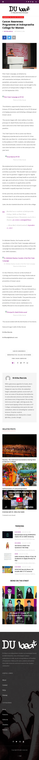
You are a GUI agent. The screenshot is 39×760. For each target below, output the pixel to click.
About (4, 680)
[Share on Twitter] (9, 38)
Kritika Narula (8, 31)
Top (20, 756)
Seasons (5, 730)
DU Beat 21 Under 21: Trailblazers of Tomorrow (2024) (19, 615)
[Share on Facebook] (4, 38)
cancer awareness (19, 351)
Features (19, 609)
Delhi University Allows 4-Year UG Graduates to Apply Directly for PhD (25, 558)
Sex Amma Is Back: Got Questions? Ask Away (22, 546)
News (16, 553)
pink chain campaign (19, 358)
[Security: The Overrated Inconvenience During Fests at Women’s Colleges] (19, 445)
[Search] (36, 2)
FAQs (4, 690)
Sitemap (4, 695)
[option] (19, 605)
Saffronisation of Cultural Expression (14, 488)
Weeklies (5, 724)
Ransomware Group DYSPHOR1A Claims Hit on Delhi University (25, 536)
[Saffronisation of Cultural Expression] (19, 474)
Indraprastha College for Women (13, 17)
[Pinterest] (24, 362)
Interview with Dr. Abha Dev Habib (13, 512)
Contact (4, 685)
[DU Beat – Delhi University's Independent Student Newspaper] (19, 10)
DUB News (18, 532)
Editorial (5, 719)
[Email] (27, 362)
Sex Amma (18, 543)
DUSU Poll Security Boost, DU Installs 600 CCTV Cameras (24, 570)
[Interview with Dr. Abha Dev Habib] (19, 499)
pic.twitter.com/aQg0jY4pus (22, 220)
